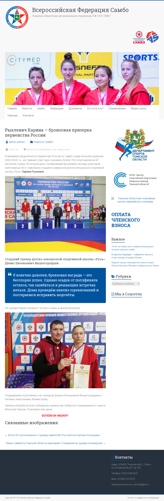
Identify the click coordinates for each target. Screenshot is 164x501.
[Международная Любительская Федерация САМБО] (152, 32)
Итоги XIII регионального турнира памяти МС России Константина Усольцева (52, 435)
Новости (27, 108)
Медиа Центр (138, 108)
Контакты (28, 115)
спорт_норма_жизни (61, 149)
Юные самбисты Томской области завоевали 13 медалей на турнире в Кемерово (56, 443)
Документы (75, 108)
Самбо (41, 108)
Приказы (13, 115)
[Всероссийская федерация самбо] (139, 32)
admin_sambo (17, 141)
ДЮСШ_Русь (32, 149)
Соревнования (117, 108)
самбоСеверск (45, 149)
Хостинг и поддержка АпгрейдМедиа (143, 498)
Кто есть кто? (95, 108)
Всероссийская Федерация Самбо (80, 10)
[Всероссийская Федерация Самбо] (17, 6)
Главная (12, 108)
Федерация (56, 108)
